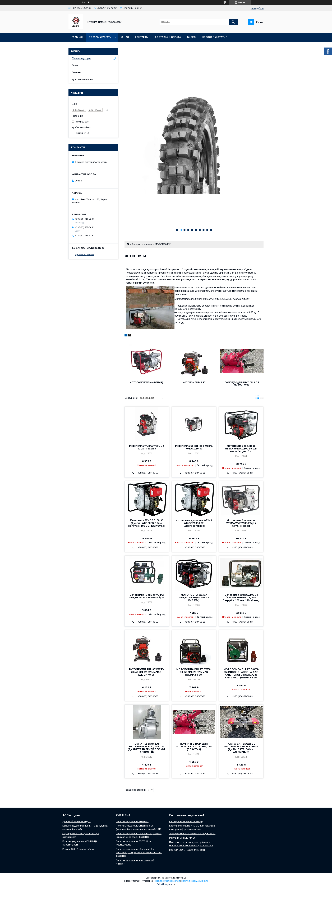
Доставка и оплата (168, 37)
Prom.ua (182, 878)
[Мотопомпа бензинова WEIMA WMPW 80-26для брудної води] (241, 498)
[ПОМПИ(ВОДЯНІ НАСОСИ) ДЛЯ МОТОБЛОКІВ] (242, 361)
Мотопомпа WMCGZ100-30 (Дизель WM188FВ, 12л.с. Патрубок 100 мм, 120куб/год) (146, 523)
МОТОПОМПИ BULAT (194, 382)
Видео (191, 37)
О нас (125, 37)
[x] (129, 335)
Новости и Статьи (214, 37)
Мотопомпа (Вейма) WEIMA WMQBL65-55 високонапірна (146, 596)
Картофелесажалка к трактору (186, 821)
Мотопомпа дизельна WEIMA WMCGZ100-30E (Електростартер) (194, 523)
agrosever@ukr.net (84, 254)
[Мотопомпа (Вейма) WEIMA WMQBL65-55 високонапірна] (147, 573)
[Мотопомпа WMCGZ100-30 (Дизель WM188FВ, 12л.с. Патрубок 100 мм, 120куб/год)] (147, 498)
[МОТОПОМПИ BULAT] (194, 361)
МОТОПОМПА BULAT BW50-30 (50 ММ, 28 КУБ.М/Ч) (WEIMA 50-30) (193, 672)
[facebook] (125, 335)
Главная (77, 37)
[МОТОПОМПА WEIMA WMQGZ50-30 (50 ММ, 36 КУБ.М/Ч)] (194, 573)
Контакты (142, 37)
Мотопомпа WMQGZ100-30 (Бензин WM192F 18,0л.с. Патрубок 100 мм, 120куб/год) (241, 597)
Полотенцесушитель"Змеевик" (132, 821)
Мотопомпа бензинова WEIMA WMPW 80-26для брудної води (241, 523)
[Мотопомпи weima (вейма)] (146, 361)
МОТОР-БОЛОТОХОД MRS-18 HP (187, 850)
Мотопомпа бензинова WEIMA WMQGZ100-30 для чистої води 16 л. (241, 448)
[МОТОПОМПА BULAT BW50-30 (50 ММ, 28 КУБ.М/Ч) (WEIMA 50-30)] (194, 647)
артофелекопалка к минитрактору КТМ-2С (192, 833)
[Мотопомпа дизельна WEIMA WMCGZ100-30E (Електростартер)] (194, 498)
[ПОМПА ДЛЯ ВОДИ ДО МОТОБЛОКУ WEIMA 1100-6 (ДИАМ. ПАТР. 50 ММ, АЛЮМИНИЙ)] (241, 722)
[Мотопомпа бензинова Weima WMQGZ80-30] (194, 424)
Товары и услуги (100, 37)
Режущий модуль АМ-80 (182, 838)
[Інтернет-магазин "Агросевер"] (75, 28)
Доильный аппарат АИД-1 (76, 821)
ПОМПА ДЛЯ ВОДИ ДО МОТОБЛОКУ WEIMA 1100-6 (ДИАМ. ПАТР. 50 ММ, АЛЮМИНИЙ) (241, 747)
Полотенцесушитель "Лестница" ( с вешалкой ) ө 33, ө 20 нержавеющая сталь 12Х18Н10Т (139, 852)
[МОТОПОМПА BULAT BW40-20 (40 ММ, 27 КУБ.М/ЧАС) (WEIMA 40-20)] (147, 647)
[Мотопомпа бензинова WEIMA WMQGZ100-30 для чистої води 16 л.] (241, 424)
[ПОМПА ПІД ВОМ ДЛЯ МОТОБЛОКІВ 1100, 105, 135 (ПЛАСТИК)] (194, 722)
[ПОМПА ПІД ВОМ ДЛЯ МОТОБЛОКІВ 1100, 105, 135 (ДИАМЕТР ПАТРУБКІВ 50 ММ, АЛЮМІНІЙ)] (147, 722)
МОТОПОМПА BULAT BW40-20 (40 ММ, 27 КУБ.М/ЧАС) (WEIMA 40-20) (146, 672)
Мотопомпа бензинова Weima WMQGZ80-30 (194, 447)
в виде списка (262, 398)
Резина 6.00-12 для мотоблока (78, 849)
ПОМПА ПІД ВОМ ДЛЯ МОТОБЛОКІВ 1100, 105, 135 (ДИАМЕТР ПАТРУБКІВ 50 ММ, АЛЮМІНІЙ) (146, 747)
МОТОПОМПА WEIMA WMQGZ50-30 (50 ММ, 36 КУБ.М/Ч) (194, 597)
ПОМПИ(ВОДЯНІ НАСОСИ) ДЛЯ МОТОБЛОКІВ (242, 383)
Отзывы (76, 72)
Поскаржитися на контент (167, 881)
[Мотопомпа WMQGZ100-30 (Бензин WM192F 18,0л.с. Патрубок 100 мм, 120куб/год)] (241, 573)
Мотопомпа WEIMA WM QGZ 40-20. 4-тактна (146, 447)
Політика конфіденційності (194, 881)
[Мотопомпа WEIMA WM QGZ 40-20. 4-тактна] (147, 424)
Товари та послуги (141, 244)
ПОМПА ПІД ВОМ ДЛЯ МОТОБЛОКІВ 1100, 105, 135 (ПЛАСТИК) (193, 746)
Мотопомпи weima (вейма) (146, 382)
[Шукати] (233, 22)
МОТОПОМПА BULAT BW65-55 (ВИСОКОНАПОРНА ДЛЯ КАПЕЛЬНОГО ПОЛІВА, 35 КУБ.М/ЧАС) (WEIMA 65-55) (241, 673)
